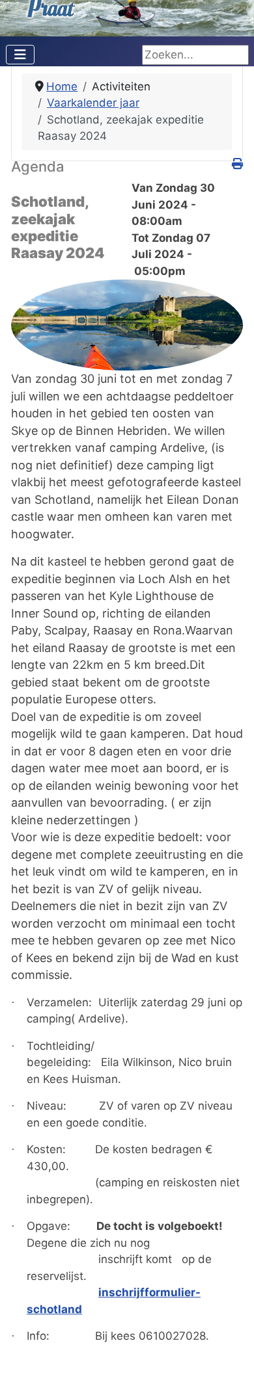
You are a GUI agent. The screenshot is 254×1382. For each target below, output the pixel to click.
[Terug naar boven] (231, 1357)
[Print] (237, 163)
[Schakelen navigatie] (20, 54)
